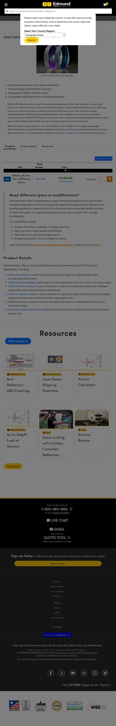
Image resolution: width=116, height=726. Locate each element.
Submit (31, 40)
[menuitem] (7, 4)
